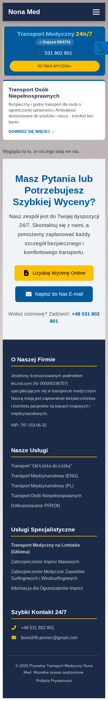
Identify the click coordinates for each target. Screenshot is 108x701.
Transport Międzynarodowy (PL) (42, 485)
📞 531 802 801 (54, 53)
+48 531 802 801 (37, 627)
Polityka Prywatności (54, 681)
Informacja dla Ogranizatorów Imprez (47, 588)
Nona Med (24, 11)
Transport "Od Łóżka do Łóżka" (41, 466)
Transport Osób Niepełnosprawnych (46, 495)
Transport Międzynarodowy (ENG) (44, 475)
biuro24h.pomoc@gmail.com (49, 637)
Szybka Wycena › (54, 66)
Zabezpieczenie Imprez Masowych (45, 561)
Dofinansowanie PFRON (35, 505)
